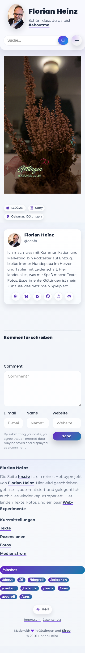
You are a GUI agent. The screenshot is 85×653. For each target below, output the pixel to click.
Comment (13, 366)
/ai (21, 580)
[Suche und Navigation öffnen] (63, 40)
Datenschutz (52, 619)
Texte (5, 528)
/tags (25, 596)
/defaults (29, 588)
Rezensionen (13, 536)
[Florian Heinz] (16, 16)
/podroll (8, 596)
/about (7, 580)
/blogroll (37, 580)
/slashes (10, 570)
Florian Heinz (53, 11)
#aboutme (39, 25)
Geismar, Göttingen (26, 216)
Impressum (32, 619)
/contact (9, 588)
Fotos (5, 545)
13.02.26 (17, 207)
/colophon (58, 580)
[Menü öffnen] (76, 40)
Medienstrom (13, 553)
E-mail (10, 413)
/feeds (48, 588)
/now (64, 588)
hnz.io (24, 476)
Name (32, 413)
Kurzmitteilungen (17, 520)
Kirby (66, 630)
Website (60, 413)
